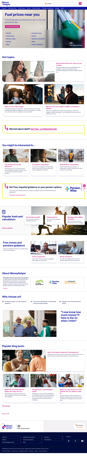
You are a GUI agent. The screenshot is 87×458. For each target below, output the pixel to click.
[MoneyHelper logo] (6, 3)
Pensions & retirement (47, 8)
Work (62, 8)
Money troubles (36, 8)
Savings (57, 8)
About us (5, 288)
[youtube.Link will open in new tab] (82, 441)
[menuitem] (4, 8)
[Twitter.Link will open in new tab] (75, 441)
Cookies (36, 451)
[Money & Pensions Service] (7, 426)
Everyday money (12, 8)
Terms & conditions (6, 451)
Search (80, 3)
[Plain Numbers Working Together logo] (79, 426)
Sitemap (31, 451)
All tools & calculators (7, 228)
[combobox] (66, 3)
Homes (28, 8)
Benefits (4, 8)
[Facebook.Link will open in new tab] (68, 441)
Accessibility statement (24, 451)
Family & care (21, 8)
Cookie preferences (43, 451)
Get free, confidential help (44, 129)
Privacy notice (14, 451)
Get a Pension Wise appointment (17, 195)
